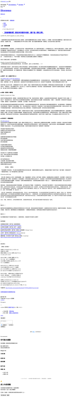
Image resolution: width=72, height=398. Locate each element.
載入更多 (3, 318)
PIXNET (25, 378)
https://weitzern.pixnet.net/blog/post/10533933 (11, 225)
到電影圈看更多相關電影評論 (8, 292)
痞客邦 (10, 307)
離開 (8, 395)
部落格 (5, 25)
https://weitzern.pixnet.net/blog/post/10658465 (11, 228)
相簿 (4, 23)
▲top (2, 315)
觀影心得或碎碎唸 (13, 313)
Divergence (6, 10)
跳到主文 (3, 14)
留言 (13, 307)
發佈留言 (3, 326)
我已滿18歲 (3, 395)
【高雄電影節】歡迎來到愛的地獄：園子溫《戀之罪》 (23, 32)
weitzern (2, 299)
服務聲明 (49, 378)
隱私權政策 (44, 378)
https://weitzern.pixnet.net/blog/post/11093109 (11, 231)
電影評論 (11, 311)
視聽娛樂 (12, 20)
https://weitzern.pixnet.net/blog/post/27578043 (11, 234)
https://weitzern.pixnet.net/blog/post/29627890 (11, 237)
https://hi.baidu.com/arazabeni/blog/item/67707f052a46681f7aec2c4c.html (22, 287)
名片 (4, 26)
